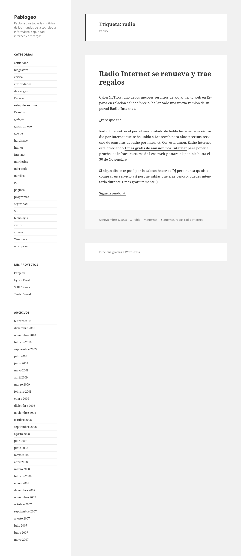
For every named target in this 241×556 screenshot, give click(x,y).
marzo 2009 (22, 384)
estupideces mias (25, 105)
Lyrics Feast (22, 280)
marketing (21, 162)
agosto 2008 (22, 434)
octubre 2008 (23, 420)
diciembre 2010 (24, 328)
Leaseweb (163, 137)
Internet (19, 155)
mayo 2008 (21, 455)
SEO (17, 211)
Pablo (136, 220)
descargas (21, 91)
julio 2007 (20, 525)
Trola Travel (22, 294)
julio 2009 (20, 356)
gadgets (19, 119)
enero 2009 (21, 399)
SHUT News (22, 287)
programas (21, 197)
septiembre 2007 (25, 511)
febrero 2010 (23, 342)
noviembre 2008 (25, 413)
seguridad (21, 204)
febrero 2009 (23, 391)
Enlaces (19, 98)
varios (18, 225)
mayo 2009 (21, 370)
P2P (16, 183)
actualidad (21, 63)
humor (18, 147)
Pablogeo (25, 17)
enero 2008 (21, 483)
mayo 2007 (21, 540)
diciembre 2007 (24, 490)
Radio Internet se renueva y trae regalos (155, 78)
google (18, 133)
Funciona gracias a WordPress (119, 252)
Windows (20, 239)
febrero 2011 (23, 321)
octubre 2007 (23, 504)
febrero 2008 (23, 476)
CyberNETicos (110, 97)
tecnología (21, 218)
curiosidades (22, 84)
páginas (19, 190)
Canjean (19, 273)
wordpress (21, 246)
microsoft (20, 169)
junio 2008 (21, 448)
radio (179, 220)
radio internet (193, 220)
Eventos (19, 112)
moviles (19, 176)
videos (18, 232)
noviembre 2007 (25, 497)
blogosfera (21, 70)
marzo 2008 (22, 469)
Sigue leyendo (112, 193)
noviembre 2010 (25, 335)
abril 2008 (21, 462)
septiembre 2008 (25, 427)
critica (18, 77)
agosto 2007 (22, 518)
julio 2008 (20, 441)
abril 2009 (21, 377)
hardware (21, 140)
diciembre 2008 (24, 406)
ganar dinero (23, 126)
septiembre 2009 (25, 349)
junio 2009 (21, 363)
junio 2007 (21, 532)
